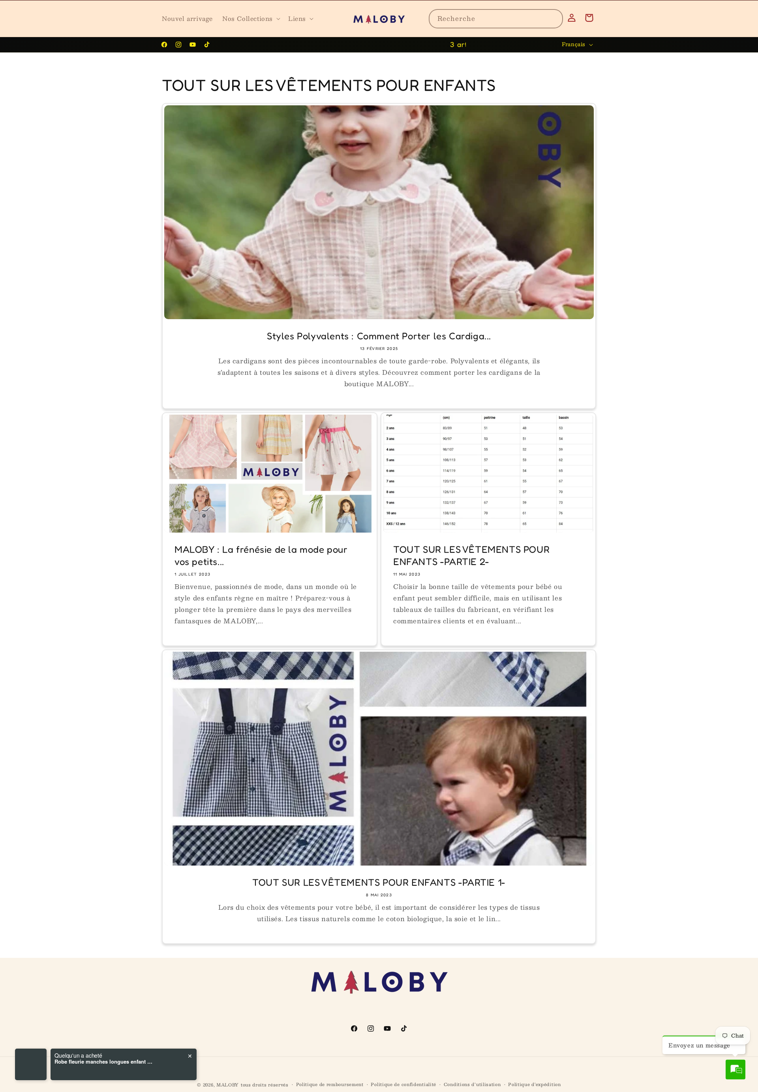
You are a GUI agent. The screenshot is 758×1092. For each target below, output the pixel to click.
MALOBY (227, 1084)
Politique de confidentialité (403, 1084)
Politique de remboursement (330, 1084)
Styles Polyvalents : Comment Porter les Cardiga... (379, 336)
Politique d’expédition (534, 1084)
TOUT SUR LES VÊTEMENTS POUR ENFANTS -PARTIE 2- (471, 555)
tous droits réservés (265, 1084)
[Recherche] (553, 18)
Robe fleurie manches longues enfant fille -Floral (103, 1061)
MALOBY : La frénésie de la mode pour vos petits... (261, 555)
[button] (250, 18)
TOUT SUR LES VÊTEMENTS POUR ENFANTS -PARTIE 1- (379, 882)
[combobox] (496, 19)
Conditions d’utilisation (472, 1084)
